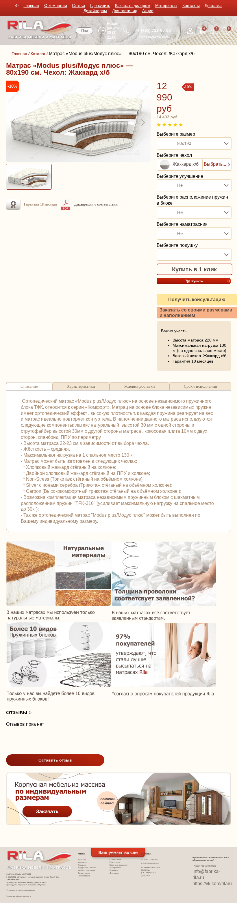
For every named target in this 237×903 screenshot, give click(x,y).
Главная (31, 5)
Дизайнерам (95, 10)
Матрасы (82, 862)
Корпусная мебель (87, 868)
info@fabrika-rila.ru (150, 863)
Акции (147, 10)
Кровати (82, 860)
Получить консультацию (196, 299)
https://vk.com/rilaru (212, 883)
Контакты (191, 5)
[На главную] (39, 37)
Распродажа (84, 876)
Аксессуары (84, 873)
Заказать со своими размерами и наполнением (196, 312)
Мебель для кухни (86, 870)
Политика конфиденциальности (18, 896)
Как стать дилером (132, 5)
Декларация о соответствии (96, 204)
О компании (55, 5)
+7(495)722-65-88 (149, 860)
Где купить (100, 5)
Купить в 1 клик (194, 269)
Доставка (213, 5)
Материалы (166, 5)
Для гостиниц (124, 10)
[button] (14, 122)
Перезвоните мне (154, 37)
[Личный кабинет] (190, 31)
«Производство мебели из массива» (20, 890)
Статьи (78, 5)
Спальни (82, 865)
